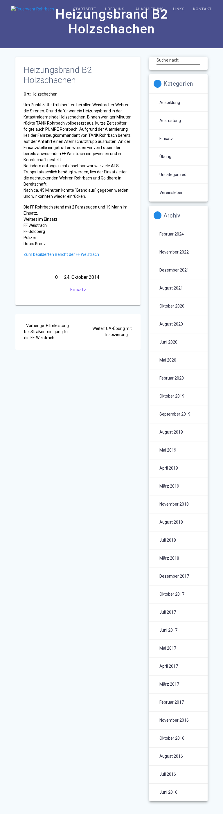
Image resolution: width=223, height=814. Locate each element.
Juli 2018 (167, 540)
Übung (165, 156)
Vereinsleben (171, 192)
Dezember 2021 (174, 270)
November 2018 (174, 504)
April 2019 (168, 468)
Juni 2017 (168, 630)
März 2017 (169, 684)
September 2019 (174, 414)
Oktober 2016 (171, 738)
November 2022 (174, 252)
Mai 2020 (167, 360)
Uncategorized (172, 174)
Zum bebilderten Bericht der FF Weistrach (61, 254)
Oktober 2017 (171, 594)
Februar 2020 (171, 378)
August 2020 (171, 324)
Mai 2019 (167, 450)
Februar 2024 (171, 234)
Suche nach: (168, 60)
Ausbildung (169, 102)
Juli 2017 (167, 612)
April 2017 (168, 666)
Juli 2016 (167, 774)
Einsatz (78, 289)
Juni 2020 (168, 342)
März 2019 (169, 486)
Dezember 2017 (174, 576)
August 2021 (171, 288)
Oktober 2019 (171, 396)
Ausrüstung (170, 120)
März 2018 (169, 558)
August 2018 (171, 522)
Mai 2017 (167, 648)
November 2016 (174, 720)
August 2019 (171, 432)
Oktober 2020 (171, 306)
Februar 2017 (171, 702)
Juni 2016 (168, 792)
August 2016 (171, 756)
